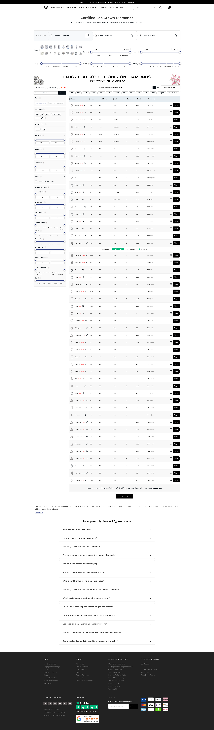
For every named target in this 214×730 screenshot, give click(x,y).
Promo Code (113, 683)
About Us (80, 664)
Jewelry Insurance (116, 681)
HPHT (38, 129)
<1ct (71, 93)
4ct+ (124, 93)
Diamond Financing (116, 664)
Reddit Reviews (82, 675)
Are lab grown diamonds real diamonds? (81, 546)
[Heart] (80, 47)
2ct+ (93, 93)
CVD (44, 129)
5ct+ (131, 93)
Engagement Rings (51, 667)
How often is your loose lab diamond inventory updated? (89, 615)
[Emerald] (59, 47)
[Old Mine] (72, 53)
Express (53, 87)
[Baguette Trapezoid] (55, 53)
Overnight (41, 87)
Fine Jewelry (91, 7)
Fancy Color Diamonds (56, 103)
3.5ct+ (117, 93)
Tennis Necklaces (50, 681)
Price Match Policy (116, 678)
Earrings (46, 675)
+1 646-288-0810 (52, 709)
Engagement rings (74, 7)
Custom (46, 669)
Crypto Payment (115, 669)
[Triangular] (80, 53)
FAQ (143, 667)
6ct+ (139, 93)
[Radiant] (72, 47)
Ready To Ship (106, 7)
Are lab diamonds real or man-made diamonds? (84, 572)
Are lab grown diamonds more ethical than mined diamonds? (91, 589)
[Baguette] (59, 53)
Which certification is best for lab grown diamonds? (86, 598)
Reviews (79, 678)
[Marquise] (76, 47)
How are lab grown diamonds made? (80, 538)
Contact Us (145, 664)
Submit (62, 93)
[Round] (42, 47)
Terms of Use (113, 689)
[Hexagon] (63, 53)
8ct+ (153, 93)
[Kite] (68, 53)
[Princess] (46, 47)
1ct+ (78, 93)
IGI (37, 114)
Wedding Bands (50, 672)
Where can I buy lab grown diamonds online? (83, 581)
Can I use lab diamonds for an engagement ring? (85, 624)
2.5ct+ (101, 93)
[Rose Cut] (42, 53)
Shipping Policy (114, 672)
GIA (42, 114)
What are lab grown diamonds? (77, 529)
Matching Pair (40, 118)
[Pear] (63, 47)
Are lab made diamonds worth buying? (80, 564)
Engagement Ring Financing (120, 667)
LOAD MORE (124, 496)
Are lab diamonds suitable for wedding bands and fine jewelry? (92, 632)
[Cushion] (50, 47)
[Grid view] (158, 87)
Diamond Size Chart (149, 669)
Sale (65, 87)
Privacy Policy (114, 686)
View (176, 105)
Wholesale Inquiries (84, 681)
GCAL (47, 114)
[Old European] (46, 53)
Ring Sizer (145, 672)
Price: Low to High (169, 87)
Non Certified (56, 114)
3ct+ (109, 93)
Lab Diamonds (57, 7)
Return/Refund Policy (117, 675)
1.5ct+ (86, 93)
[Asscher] (68, 47)
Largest (161, 93)
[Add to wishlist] (171, 105)
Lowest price (173, 93)
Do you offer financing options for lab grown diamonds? (88, 607)
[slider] (91, 52)
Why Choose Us (82, 667)
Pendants (47, 683)
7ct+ (146, 93)
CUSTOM (119, 7)
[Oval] (55, 47)
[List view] (154, 87)
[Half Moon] (50, 53)
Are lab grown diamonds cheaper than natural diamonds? (89, 555)
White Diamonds (41, 103)
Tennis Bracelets (50, 678)
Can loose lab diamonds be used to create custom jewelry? (90, 641)
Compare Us (81, 669)
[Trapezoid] (76, 53)
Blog (78, 672)
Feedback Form (148, 675)
